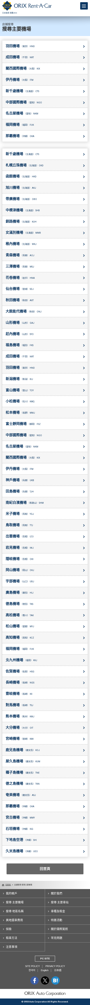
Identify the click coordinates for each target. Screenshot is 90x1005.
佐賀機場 (20, 671)
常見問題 (56, 937)
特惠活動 (56, 920)
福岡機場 (20, 124)
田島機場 (20, 491)
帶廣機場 (21, 199)
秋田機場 (20, 300)
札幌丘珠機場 (24, 165)
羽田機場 (20, 46)
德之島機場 (23, 783)
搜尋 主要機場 (15, 902)
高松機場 (20, 615)
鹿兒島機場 (23, 750)
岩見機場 (20, 547)
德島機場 (19, 604)
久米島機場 (22, 851)
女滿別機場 (23, 232)
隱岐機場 (19, 559)
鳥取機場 (19, 525)
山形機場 (20, 322)
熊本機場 (20, 716)
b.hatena (55, 980)
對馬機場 (19, 705)
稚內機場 (21, 244)
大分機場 (19, 727)
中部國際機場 (24, 102)
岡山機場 (20, 570)
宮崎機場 (20, 738)
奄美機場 (21, 795)
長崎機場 (20, 682)
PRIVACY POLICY (55, 966)
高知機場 (20, 637)
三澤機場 (20, 266)
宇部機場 (20, 581)
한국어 (32, 970)
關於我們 (56, 893)
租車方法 (11, 937)
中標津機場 (23, 210)
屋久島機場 (23, 761)
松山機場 (20, 626)
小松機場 (20, 401)
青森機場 (20, 255)
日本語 (57, 970)
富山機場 (20, 390)
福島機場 (19, 345)
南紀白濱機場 (25, 502)
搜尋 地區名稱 (15, 911)
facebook (34, 980)
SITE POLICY (32, 966)
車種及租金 (58, 911)
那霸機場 (20, 136)
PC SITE (45, 958)
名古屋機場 (22, 113)
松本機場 (20, 412)
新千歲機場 (22, 91)
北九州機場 (21, 660)
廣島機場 (19, 592)
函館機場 (21, 176)
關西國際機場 (23, 68)
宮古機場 (20, 817)
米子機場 (20, 514)
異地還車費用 (14, 920)
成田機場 (20, 57)
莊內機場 (20, 334)
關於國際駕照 (59, 929)
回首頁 (45, 869)
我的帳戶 (11, 893)
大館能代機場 (24, 311)
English (44, 970)
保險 (9, 929)
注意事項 (11, 946)
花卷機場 (20, 278)
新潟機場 (19, 379)
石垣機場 (19, 829)
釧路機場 (21, 221)
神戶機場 (20, 480)
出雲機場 (20, 536)
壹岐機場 (19, 693)
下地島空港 (21, 840)
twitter (45, 980)
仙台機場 (20, 289)
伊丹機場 (19, 80)
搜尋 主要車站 (60, 902)
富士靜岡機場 (23, 424)
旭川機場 (21, 187)
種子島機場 (23, 772)
